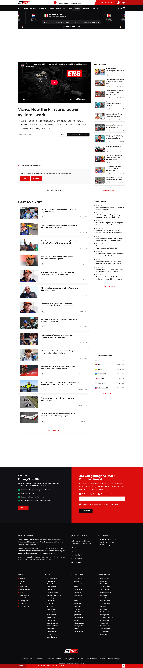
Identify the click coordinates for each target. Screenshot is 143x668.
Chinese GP (77, 581)
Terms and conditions (54, 659)
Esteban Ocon (52, 609)
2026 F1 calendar (34, 557)
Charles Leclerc (48, 553)
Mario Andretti (105, 634)
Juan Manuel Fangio (107, 617)
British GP (77, 601)
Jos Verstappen (105, 603)
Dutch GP (77, 609)
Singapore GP (78, 620)
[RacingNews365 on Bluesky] (108, 2)
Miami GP (77, 587)
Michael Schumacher (107, 584)
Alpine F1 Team (25, 589)
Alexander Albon (52, 626)
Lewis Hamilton (52, 589)
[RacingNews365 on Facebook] (102, 2)
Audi (21, 592)
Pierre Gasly (51, 617)
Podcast (85, 8)
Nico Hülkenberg (52, 623)
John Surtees (104, 631)
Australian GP (78, 578)
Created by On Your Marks (96, 659)
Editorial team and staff (108, 539)
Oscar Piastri (51, 601)
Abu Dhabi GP (78, 631)
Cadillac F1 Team (26, 606)
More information (73, 27)
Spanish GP (77, 615)
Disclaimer (39, 659)
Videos (77, 8)
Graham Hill (104, 623)
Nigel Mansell (104, 612)
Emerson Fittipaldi (106, 620)
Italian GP (77, 612)
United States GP (79, 623)
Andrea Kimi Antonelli (54, 595)
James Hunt (104, 595)
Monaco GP (77, 592)
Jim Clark (103, 606)
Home (26, 8)
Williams (23, 603)
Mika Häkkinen (105, 601)
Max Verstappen (31, 551)
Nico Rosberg (104, 578)
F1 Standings (55, 8)
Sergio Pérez (51, 606)
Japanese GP (78, 584)
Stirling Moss (104, 615)
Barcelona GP (78, 595)
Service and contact (107, 542)
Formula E (95, 8)
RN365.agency (105, 545)
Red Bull (22, 578)
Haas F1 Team (24, 598)
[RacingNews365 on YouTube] (111, 2)
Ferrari (22, 584)
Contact (80, 659)
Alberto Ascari (105, 587)
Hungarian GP (78, 606)
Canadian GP (78, 589)
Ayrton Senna (105, 589)
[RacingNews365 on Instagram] (99, 2)
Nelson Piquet (105, 626)
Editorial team (28, 659)
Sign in (23, 508)
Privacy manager (114, 659)
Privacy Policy (69, 659)
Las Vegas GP (78, 626)
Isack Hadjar (51, 598)
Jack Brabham (105, 628)
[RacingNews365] (24, 2)
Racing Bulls (24, 601)
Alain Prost (103, 581)
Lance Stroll (51, 620)
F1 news (33, 8)
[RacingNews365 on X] (105, 2)
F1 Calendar (43, 8)
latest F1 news (29, 540)
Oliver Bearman (52, 631)
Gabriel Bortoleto (52, 637)
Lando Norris (22, 553)
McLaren (23, 581)
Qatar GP (77, 628)
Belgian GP (77, 603)
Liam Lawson (51, 628)
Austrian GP (77, 598)
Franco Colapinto (53, 634)
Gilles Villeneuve (105, 592)
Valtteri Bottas (52, 612)
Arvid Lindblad (51, 615)
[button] (34, 18)
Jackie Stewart (105, 598)
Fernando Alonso (47, 551)
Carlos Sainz (51, 603)
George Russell (33, 553)
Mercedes (23, 587)
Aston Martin (24, 595)
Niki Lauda (103, 609)
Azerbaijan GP (78, 617)
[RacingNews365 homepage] (19, 8)
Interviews (67, 8)
